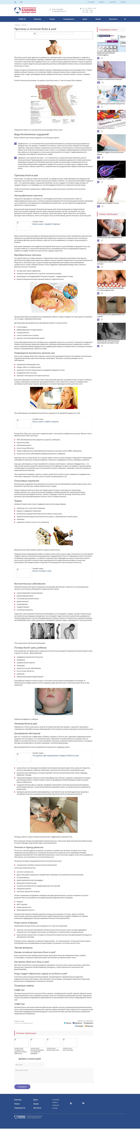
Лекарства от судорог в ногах (108, 203)
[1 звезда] (15, 1023)
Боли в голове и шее (41, 571)
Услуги (52, 19)
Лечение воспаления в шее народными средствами (37, 1051)
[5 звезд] (21, 1023)
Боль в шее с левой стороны (45, 421)
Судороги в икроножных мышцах (109, 79)
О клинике (91, 2)
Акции (98, 19)
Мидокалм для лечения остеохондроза (105, 54)
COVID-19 (22, 19)
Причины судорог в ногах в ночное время (110, 153)
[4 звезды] (20, 1023)
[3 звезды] (18, 1023)
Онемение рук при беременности (109, 237)
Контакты (113, 19)
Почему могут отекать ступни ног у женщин (110, 263)
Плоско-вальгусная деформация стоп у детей (111, 315)
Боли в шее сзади (68, 1050)
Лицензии (112, 2)
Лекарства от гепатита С (106, 128)
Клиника (37, 19)
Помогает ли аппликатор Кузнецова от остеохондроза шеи (110, 289)
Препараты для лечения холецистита (111, 104)
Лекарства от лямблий (105, 179)
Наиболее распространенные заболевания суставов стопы (108, 342)
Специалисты (68, 19)
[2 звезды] (17, 1023)
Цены (85, 19)
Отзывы (123, 2)
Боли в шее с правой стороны (46, 224)
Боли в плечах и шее (53, 1050)
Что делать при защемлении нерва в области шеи (55, 755)
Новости (101, 2)
